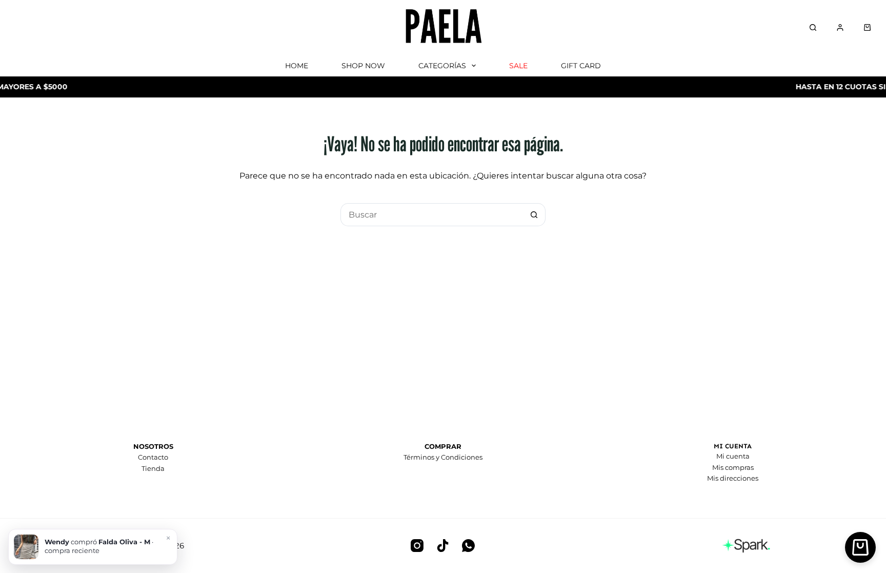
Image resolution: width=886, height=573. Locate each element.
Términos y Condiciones (443, 457)
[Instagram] (417, 545)
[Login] (840, 27)
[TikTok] (442, 545)
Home (296, 66)
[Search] (813, 27)
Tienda (153, 468)
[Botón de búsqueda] (534, 214)
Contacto (153, 457)
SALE (518, 66)
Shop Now (363, 66)
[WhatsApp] (468, 545)
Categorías (442, 66)
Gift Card (581, 66)
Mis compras (733, 467)
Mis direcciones (732, 478)
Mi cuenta (733, 456)
